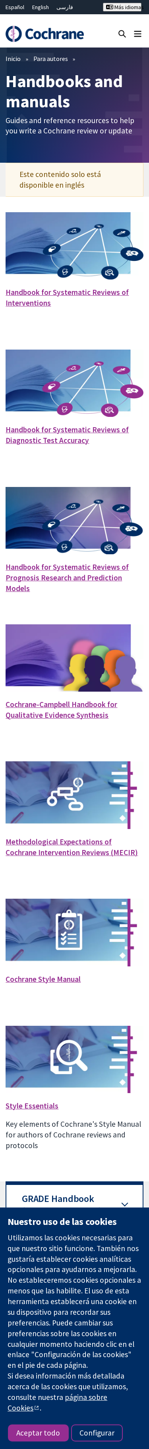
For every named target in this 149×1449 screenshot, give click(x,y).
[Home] (44, 34)
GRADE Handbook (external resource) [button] (62, 1204)
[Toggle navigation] (137, 33)
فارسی (64, 7)
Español (15, 7)
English (40, 7)
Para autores (50, 59)
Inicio (13, 59)
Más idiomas (127, 7)
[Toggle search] (122, 33)
